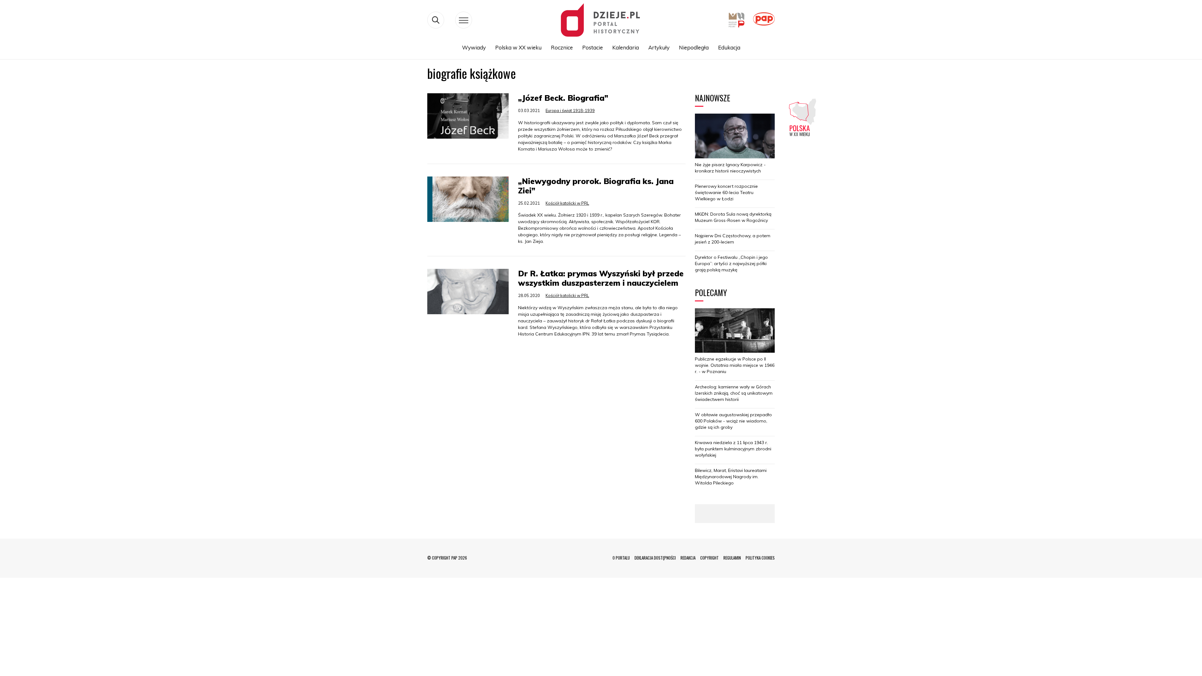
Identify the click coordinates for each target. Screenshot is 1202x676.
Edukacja (729, 47)
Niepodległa (694, 47)
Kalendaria (625, 47)
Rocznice (562, 47)
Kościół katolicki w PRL (567, 203)
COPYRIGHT (709, 558)
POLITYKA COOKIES (760, 558)
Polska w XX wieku (518, 47)
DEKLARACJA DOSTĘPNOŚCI (655, 558)
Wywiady (474, 47)
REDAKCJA (688, 558)
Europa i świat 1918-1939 (570, 110)
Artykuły (659, 47)
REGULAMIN (732, 558)
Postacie (592, 47)
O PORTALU (621, 558)
